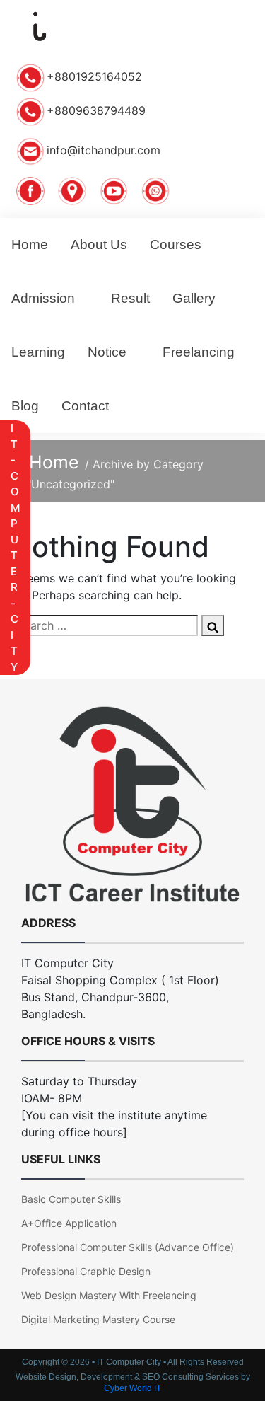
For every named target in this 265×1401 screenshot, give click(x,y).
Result (130, 298)
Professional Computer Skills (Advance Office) (127, 1247)
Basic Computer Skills (71, 1199)
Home (29, 244)
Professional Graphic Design (86, 1271)
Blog (25, 405)
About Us (99, 244)
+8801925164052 (94, 76)
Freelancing (199, 352)
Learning (38, 352)
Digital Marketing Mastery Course (98, 1319)
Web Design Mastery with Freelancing (108, 1295)
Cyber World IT (132, 1388)
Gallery (194, 298)
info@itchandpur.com (103, 150)
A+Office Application (69, 1223)
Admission (43, 298)
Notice (107, 352)
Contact (85, 405)
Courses (175, 244)
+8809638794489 (96, 110)
